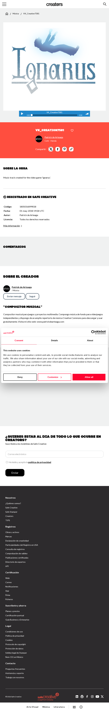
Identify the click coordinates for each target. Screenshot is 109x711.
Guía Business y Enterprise (17, 619)
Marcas (8, 536)
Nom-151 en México (14, 657)
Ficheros (9, 599)
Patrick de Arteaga (54, 137)
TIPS (7, 520)
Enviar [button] (14, 472)
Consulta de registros (15, 549)
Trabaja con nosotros (14, 677)
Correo (8, 582)
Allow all (89, 377)
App (7, 591)
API (7, 566)
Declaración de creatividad (17, 540)
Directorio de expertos (15, 562)
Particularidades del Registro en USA (21, 545)
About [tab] (90, 340)
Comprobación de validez (16, 553)
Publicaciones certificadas (16, 557)
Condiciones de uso (14, 631)
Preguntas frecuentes (15, 669)
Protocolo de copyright (15, 644)
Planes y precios (12, 611)
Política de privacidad (14, 636)
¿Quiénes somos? (13, 503)
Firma (7, 595)
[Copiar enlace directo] (71, 149)
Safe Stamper (11, 512)
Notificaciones (11, 586)
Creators (9, 516)
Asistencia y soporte (14, 673)
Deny (20, 377)
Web (7, 578)
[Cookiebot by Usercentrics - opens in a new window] (93, 332)
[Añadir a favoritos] (72, 130)
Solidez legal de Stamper (16, 653)
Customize (53, 377)
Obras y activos (12, 532)
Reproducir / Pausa (22, 114)
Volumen (87, 114)
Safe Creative (11, 507)
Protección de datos (14, 648)
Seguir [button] (32, 296)
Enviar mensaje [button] (14, 296)
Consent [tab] (19, 340)
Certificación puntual (14, 615)
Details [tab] (54, 340)
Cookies (9, 640)
